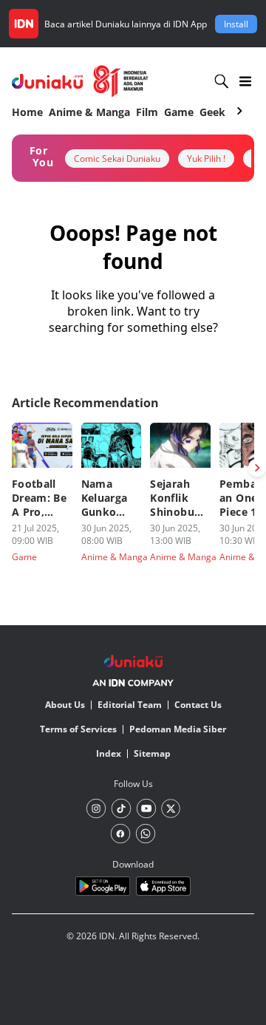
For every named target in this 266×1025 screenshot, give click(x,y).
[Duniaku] (80, 81)
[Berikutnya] (257, 468)
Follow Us (133, 783)
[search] (222, 81)
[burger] (245, 81)
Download (133, 864)
